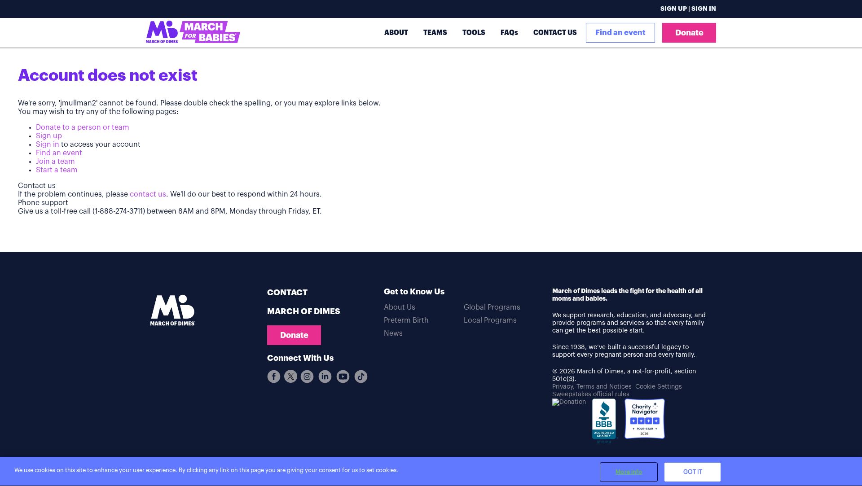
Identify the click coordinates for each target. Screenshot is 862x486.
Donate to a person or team (82, 127)
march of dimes (303, 311)
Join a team (55, 161)
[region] (431, 471)
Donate (689, 33)
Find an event (620, 32)
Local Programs (490, 320)
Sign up (49, 136)
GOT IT (693, 472)
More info (629, 472)
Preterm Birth (406, 320)
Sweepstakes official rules (590, 394)
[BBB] (605, 424)
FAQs (509, 32)
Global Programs (492, 307)
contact (287, 293)
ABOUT (396, 32)
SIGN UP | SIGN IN (688, 9)
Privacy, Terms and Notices (592, 387)
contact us (148, 194)
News (393, 333)
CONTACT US (555, 32)
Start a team (57, 170)
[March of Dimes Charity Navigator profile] (645, 419)
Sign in (47, 144)
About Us (399, 307)
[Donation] (569, 402)
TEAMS (435, 32)
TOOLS (473, 32)
